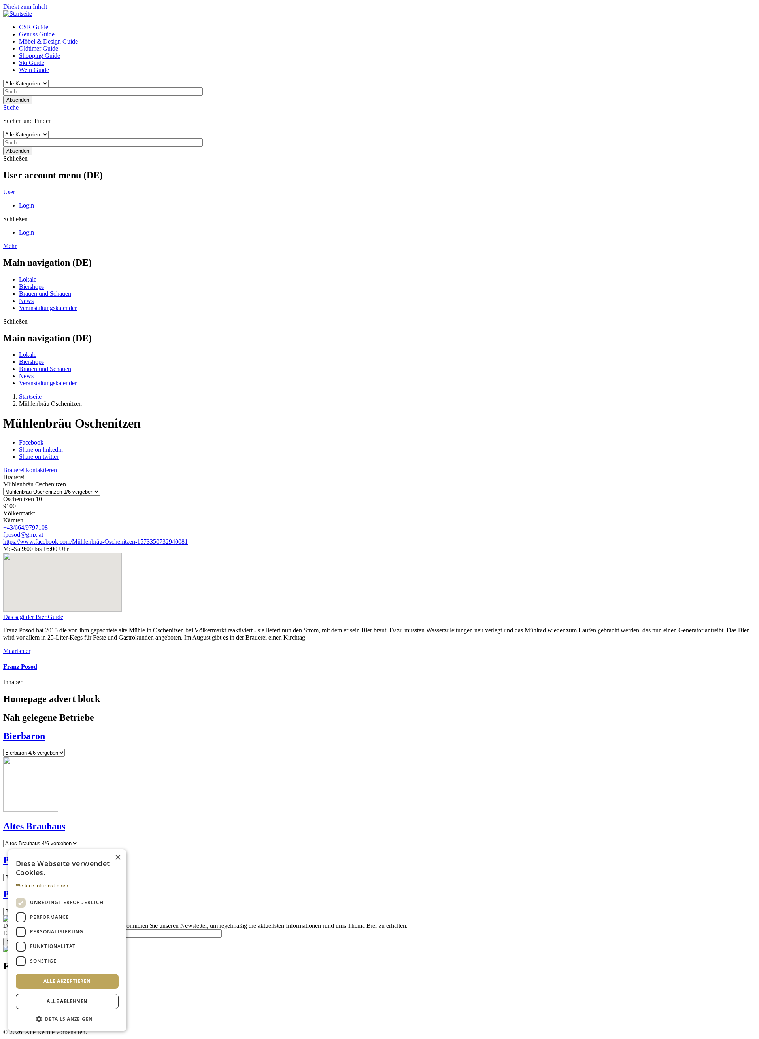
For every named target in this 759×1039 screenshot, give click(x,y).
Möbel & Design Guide (48, 41)
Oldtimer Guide (38, 48)
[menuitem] (387, 27)
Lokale (27, 279)
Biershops (31, 286)
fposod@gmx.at (23, 534)
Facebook (31, 442)
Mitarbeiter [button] (16, 650)
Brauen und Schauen (45, 293)
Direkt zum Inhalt (25, 6)
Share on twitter (39, 456)
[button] (67, 1018)
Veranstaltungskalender (48, 308)
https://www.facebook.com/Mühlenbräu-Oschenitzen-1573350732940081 (95, 541)
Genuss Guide (37, 34)
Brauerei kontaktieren (30, 470)
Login (26, 205)
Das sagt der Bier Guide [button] (33, 616)
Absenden (17, 100)
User (9, 192)
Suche (11, 107)
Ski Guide (31, 62)
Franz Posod (20, 666)
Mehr (10, 245)
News (26, 300)
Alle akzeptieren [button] (67, 981)
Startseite (30, 396)
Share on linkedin (41, 449)
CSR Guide (33, 27)
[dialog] (67, 940)
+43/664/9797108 (25, 527)
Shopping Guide (39, 55)
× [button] (118, 858)
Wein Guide (34, 69)
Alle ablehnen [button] (67, 1001)
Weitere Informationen (42, 885)
